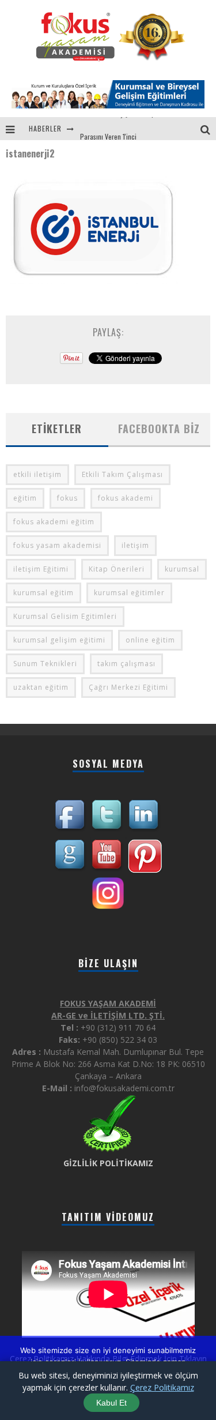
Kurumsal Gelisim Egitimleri (65, 616)
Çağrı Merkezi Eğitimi (128, 687)
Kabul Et (111, 1402)
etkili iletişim (37, 474)
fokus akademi (125, 498)
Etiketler (57, 428)
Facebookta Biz (159, 428)
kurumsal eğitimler (129, 593)
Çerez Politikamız (162, 1387)
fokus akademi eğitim (53, 522)
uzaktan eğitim (41, 687)
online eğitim (150, 640)
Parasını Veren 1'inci (108, 128)
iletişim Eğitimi (41, 569)
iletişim (135, 545)
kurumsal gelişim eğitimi (59, 640)
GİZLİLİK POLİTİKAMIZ (108, 1163)
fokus (67, 498)
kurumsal (182, 569)
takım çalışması (126, 663)
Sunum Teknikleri (45, 663)
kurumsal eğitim (43, 593)
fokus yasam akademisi (57, 545)
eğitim (25, 498)
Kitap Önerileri (117, 569)
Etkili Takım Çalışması (122, 474)
